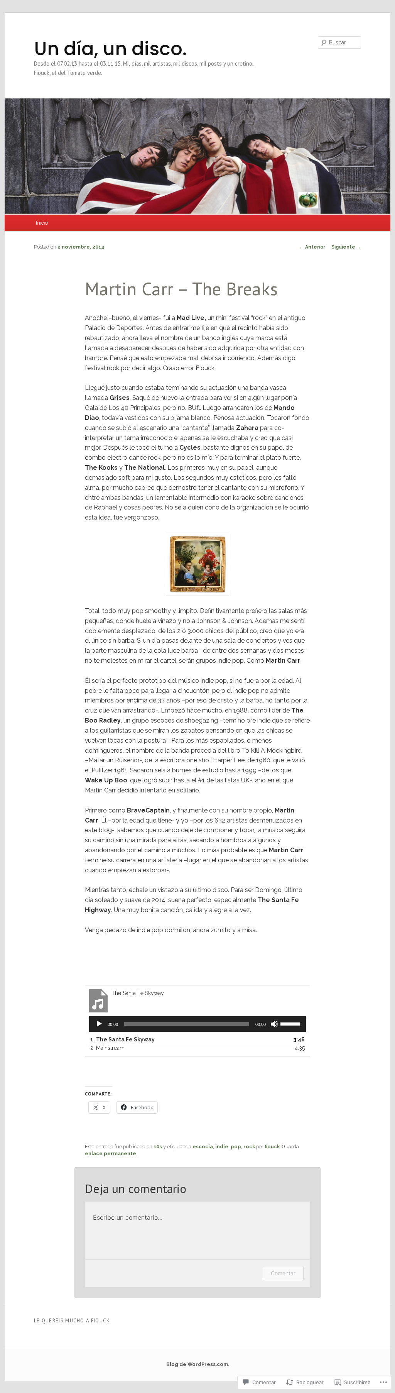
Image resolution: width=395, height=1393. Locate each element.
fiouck (272, 1146)
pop (236, 1146)
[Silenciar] (274, 1024)
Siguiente (346, 247)
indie (221, 1146)
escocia (202, 1146)
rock (249, 1146)
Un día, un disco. (110, 49)
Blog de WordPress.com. (197, 1364)
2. (107, 1048)
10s (158, 1146)
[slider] (291, 1023)
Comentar (283, 1273)
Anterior (312, 247)
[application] (197, 1024)
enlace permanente (110, 1153)
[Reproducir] (99, 1024)
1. (122, 1039)
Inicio (42, 223)
